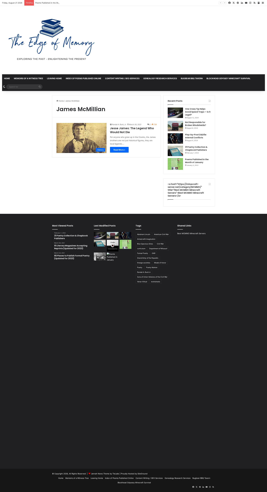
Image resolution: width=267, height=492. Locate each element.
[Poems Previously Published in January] (113, 357)
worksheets (155, 282)
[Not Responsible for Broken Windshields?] (175, 126)
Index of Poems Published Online (83, 78)
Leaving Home (54, 78)
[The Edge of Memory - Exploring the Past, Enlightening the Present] (51, 40)
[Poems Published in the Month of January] (175, 164)
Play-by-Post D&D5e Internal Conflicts (195, 136)
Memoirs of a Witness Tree (28, 78)
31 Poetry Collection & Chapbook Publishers (196, 148)
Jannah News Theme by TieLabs (105, 474)
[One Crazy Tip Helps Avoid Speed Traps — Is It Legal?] (175, 113)
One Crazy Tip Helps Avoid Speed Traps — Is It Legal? (198, 112)
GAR (153, 253)
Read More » (119, 150)
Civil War (160, 244)
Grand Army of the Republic (147, 258)
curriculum (141, 248)
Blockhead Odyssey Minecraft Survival (228, 78)
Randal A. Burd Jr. (144, 272)
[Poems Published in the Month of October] (113, 246)
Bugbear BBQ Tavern (192, 78)
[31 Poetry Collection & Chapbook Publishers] (175, 151)
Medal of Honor (160, 263)
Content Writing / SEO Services (122, 78)
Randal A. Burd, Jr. (119, 124)
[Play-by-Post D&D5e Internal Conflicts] (175, 138)
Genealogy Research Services (160, 78)
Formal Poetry (142, 253)
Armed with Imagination (146, 239)
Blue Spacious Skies (145, 244)
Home (7, 78)
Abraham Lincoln (143, 234)
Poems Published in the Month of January (53, 3)
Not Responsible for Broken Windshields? (195, 124)
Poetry (139, 267)
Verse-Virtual (142, 282)
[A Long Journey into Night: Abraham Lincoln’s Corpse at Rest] (100, 256)
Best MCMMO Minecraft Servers (191, 233)
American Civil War (161, 234)
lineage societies (143, 263)
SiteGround (142, 474)
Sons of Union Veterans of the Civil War (152, 277)
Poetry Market (151, 267)
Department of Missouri (158, 248)
